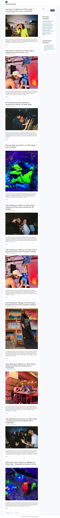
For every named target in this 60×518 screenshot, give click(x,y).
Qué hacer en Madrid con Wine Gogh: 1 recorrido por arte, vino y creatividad (19, 10)
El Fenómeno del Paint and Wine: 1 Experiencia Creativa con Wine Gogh (18, 103)
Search (43, 8)
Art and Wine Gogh (10, 4)
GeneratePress (36, 516)
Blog (7, 44)
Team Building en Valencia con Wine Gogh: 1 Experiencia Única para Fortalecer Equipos (21, 251)
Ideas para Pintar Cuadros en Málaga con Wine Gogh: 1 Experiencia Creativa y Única (20, 463)
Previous (7, 512)
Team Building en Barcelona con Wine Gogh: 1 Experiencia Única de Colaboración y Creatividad (21, 421)
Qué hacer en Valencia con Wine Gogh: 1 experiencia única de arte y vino (20, 51)
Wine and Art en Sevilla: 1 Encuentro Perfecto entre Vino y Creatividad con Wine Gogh (48, 24)
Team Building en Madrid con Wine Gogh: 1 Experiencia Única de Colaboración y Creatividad (20, 366)
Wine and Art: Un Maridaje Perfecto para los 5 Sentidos (49, 49)
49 (15, 512)
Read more (23, 42)
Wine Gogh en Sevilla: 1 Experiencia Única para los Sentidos (47, 33)
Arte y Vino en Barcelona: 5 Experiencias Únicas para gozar (49, 46)
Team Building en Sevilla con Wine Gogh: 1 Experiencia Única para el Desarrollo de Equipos (20, 207)
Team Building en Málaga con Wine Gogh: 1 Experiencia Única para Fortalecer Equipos (20, 304)
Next (17, 512)
